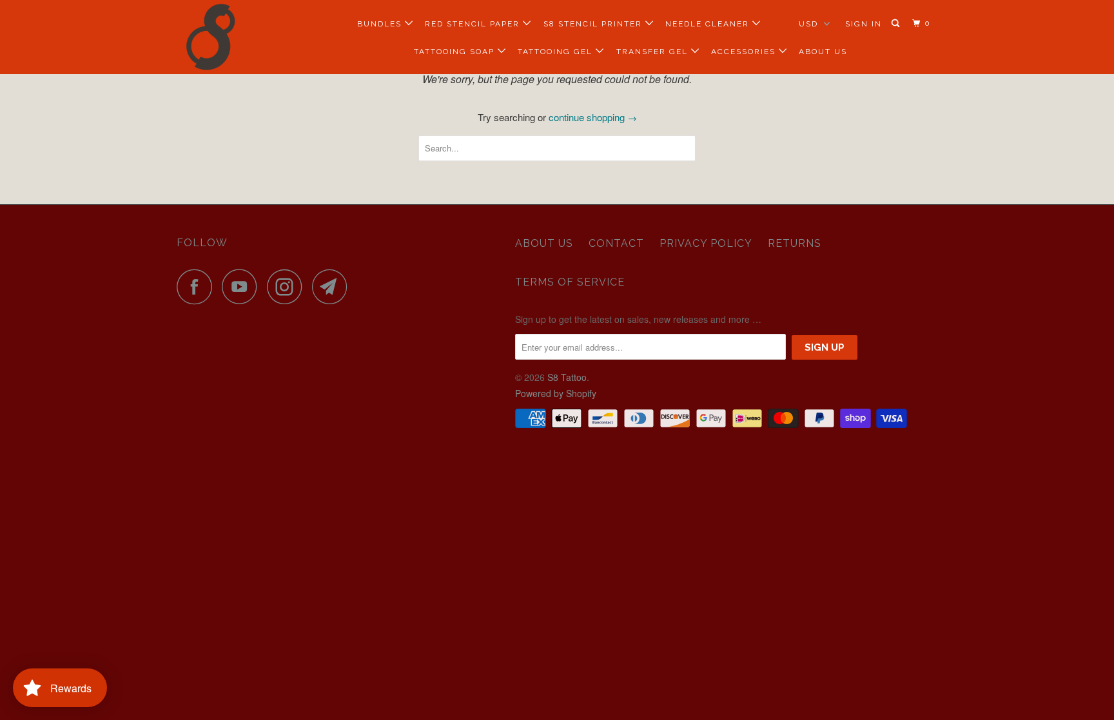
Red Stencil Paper (474, 23)
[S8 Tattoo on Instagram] (288, 286)
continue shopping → (593, 117)
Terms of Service (570, 282)
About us (544, 243)
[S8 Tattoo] (243, 37)
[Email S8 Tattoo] (333, 286)
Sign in (863, 23)
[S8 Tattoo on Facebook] (198, 286)
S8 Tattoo (567, 377)
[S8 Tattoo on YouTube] (243, 286)
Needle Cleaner (708, 23)
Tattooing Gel (557, 51)
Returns (794, 243)
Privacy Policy (706, 243)
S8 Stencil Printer (594, 23)
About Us (823, 51)
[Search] (896, 23)
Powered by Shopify (555, 393)
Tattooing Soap (456, 51)
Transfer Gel (653, 51)
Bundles (381, 23)
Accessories (745, 51)
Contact (616, 243)
